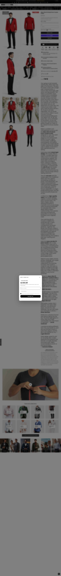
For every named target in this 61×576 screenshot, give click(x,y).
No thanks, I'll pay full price (30, 298)
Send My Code (30, 296)
